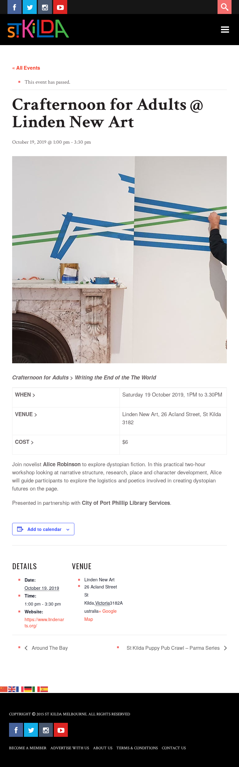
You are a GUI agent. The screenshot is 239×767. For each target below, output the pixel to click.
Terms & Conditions (137, 748)
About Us (102, 748)
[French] (20, 688)
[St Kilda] (38, 29)
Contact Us (174, 748)
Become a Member (27, 748)
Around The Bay (49, 647)
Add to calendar (44, 529)
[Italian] (36, 688)
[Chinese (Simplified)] (4, 688)
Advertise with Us (69, 748)
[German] (28, 688)
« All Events (26, 67)
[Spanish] (44, 688)
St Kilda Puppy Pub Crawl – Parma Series (174, 647)
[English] (12, 688)
